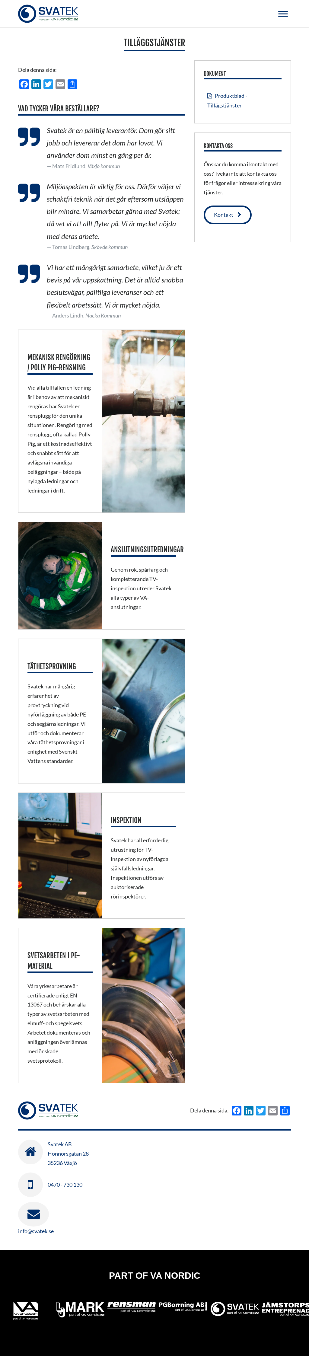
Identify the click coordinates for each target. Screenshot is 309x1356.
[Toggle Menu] (283, 14)
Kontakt (223, 214)
